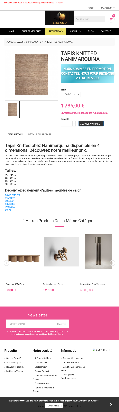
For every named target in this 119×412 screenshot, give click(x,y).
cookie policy (54, 405)
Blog (91, 31)
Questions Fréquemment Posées (45, 377)
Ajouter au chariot (91, 124)
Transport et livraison (73, 358)
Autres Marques (32, 31)
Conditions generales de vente (73, 369)
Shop (11, 31)
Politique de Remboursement (69, 376)
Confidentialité (41, 362)
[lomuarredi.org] (102, 350)
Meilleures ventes (14, 371)
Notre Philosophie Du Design (43, 389)
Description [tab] (15, 134)
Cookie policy (41, 367)
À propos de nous (43, 358)
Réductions (56, 31)
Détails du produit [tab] (39, 134)
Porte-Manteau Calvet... (54, 284)
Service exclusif (13, 358)
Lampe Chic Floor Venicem (92, 284)
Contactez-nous (42, 383)
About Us (75, 31)
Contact (106, 31)
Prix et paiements (71, 362)
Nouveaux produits (15, 367)
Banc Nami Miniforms (16, 284)
